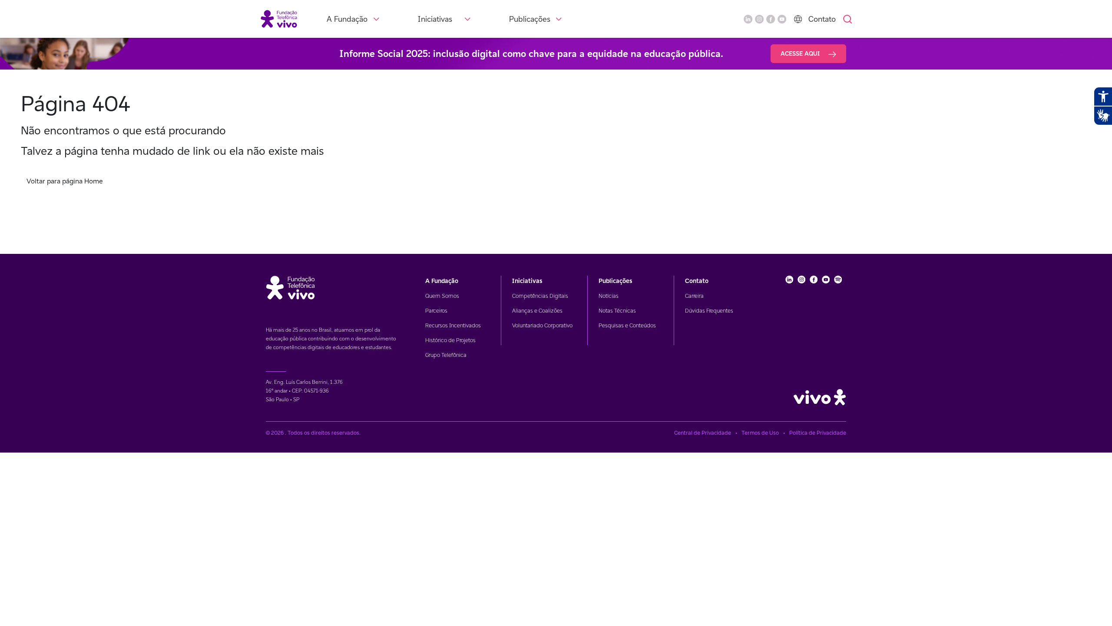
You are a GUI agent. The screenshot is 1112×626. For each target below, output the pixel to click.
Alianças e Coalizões (537, 310)
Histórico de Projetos (450, 340)
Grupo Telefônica (446, 355)
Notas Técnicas (617, 310)
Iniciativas (435, 19)
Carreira (694, 296)
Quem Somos (442, 296)
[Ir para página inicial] (278, 18)
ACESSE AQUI (801, 53)
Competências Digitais (540, 296)
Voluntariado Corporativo (542, 325)
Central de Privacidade (702, 432)
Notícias (609, 296)
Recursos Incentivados (453, 325)
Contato (822, 19)
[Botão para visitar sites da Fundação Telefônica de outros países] (798, 19)
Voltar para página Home (64, 181)
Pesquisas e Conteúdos (627, 325)
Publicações (529, 19)
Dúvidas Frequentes (709, 310)
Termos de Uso (760, 432)
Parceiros (436, 310)
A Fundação (347, 19)
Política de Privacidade (817, 432)
